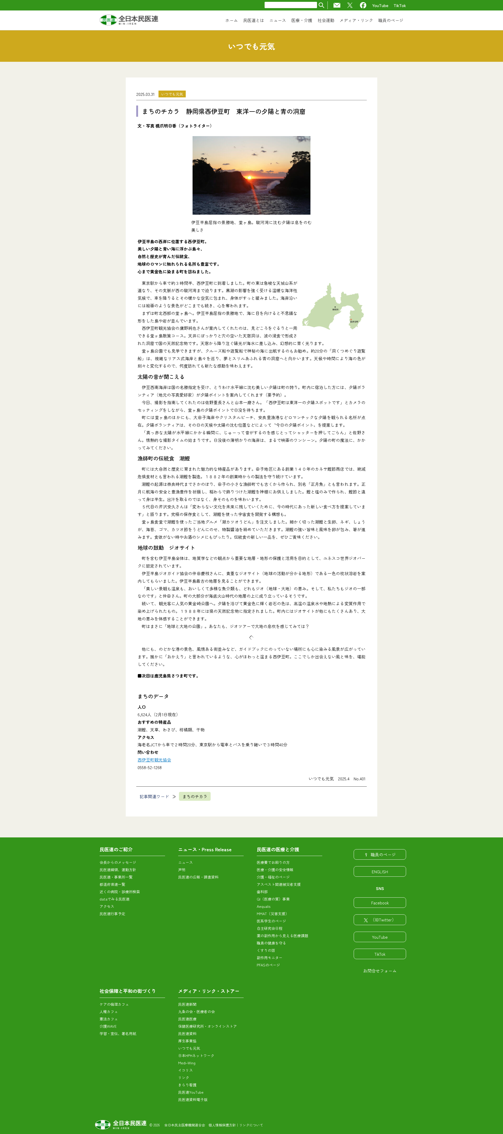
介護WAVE (108, 1026)
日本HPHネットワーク (196, 1055)
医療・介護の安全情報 (275, 869)
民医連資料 (187, 1033)
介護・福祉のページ (273, 877)
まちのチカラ (194, 796)
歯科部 (262, 891)
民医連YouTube (191, 1092)
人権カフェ (109, 1011)
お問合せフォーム (380, 971)
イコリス (185, 1070)
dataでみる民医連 (114, 899)
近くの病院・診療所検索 (120, 891)
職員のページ (383, 854)
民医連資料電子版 (192, 1099)
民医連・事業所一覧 (116, 877)
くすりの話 (266, 950)
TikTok (399, 5)
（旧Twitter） (383, 919)
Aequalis (263, 906)
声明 (181, 869)
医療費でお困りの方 (273, 862)
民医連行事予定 (112, 913)
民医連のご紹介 (116, 849)
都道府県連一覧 (112, 884)
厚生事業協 (187, 1040)
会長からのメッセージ (118, 862)
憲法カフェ (109, 1018)
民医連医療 (187, 1018)
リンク (183, 1077)
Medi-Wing (186, 1062)
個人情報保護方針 (222, 1124)
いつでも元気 (172, 94)
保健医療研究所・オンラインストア (207, 1026)
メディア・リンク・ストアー (208, 990)
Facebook (380, 902)
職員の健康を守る (271, 943)
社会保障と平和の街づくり (128, 990)
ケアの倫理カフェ (114, 1004)
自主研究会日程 (269, 928)
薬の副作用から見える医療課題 (282, 935)
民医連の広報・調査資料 (198, 877)
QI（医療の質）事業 (273, 899)
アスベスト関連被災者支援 (279, 884)
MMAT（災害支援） (273, 913)
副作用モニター (269, 957)
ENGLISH (380, 871)
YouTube (380, 5)
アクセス (107, 906)
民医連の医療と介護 (278, 849)
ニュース (185, 862)
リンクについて (251, 1124)
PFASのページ (268, 965)
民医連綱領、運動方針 (118, 869)
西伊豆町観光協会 (154, 760)
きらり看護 (187, 1084)
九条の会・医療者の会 (196, 1011)
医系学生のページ (271, 921)
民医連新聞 (187, 1004)
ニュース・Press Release (205, 849)
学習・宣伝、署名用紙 (118, 1033)
